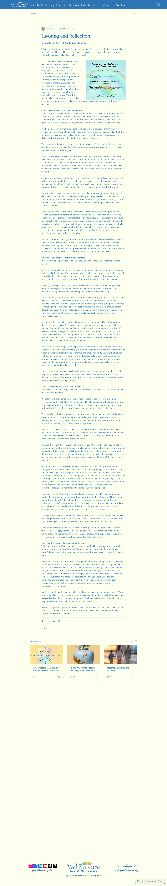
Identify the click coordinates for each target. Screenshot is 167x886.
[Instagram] (31, 866)
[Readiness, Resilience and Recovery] (120, 654)
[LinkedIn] (40, 866)
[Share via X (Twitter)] (48, 621)
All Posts (33, 13)
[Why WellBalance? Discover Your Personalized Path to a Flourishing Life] (46, 654)
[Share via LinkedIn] (54, 621)
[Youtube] (45, 866)
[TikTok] (50, 866)
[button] (159, 4)
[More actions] (124, 28)
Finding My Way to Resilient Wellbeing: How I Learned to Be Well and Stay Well (83, 669)
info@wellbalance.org (126, 870)
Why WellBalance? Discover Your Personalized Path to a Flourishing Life (45, 669)
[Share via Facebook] (42, 621)
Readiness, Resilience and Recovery (118, 669)
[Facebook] (35, 866)
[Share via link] (59, 621)
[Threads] (55, 866)
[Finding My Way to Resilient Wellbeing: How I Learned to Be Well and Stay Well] (83, 654)
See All (134, 641)
